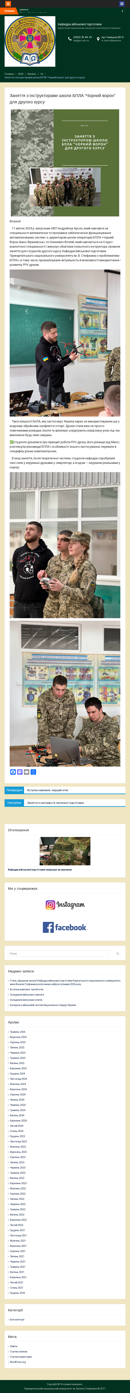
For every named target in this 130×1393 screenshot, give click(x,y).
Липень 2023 (17, 1162)
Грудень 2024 (17, 1073)
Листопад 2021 (18, 1235)
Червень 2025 (18, 1052)
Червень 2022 (18, 1204)
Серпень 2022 (18, 1193)
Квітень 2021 (17, 1272)
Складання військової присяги (27, 994)
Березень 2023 (18, 1183)
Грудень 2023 (17, 1136)
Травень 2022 (17, 1209)
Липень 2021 (17, 1256)
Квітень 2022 (17, 1214)
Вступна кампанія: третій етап (27, 989)
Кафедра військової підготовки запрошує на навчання (40, 869)
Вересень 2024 (18, 1089)
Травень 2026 (17, 1032)
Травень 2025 (17, 1058)
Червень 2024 (18, 1105)
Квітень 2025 (17, 1063)
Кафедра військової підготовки (80, 24)
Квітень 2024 (17, 1115)
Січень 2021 (16, 1287)
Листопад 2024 (18, 1079)
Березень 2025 (18, 1068)
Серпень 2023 (18, 1157)
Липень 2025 (17, 1047)
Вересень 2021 (18, 1246)
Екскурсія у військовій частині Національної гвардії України (43, 1005)
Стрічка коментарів (21, 1356)
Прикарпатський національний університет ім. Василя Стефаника (60, 1388)
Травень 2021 (17, 1266)
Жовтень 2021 (18, 1240)
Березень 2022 (18, 1219)
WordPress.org (18, 1362)
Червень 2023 (18, 1167)
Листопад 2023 (18, 1141)
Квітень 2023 (17, 1178)
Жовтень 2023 (18, 1146)
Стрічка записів (18, 1351)
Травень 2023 (17, 1173)
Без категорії (17, 1319)
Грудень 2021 (17, 1230)
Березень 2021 (18, 1277)
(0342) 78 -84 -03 (82, 37)
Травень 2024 (17, 1110)
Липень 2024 (17, 1099)
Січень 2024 (16, 1131)
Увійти (13, 1346)
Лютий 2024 (16, 1126)
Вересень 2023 (18, 1152)
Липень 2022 (17, 1199)
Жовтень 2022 (18, 1188)
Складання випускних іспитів (26, 1000)
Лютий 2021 (16, 1282)
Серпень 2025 (18, 1042)
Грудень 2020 (17, 1293)
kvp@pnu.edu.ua (81, 40)
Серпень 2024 (18, 1094)
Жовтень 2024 (18, 1084)
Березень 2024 (18, 1120)
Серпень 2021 (18, 1251)
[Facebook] (122, 11)
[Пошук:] (59, 953)
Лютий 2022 (16, 1225)
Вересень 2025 (18, 1037)
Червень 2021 (18, 1261)
